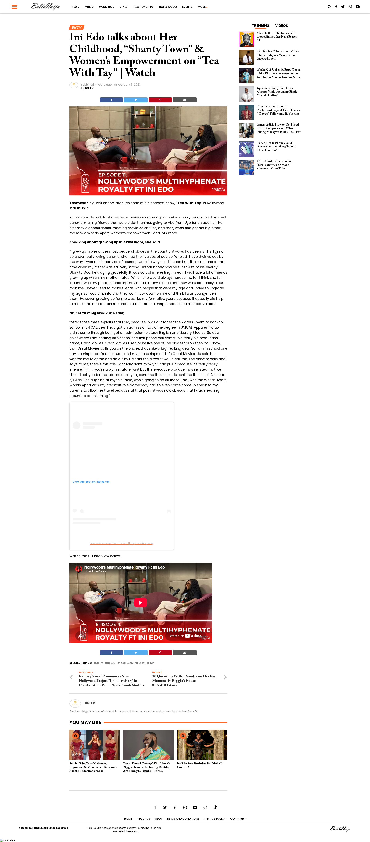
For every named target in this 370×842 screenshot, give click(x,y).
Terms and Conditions (183, 819)
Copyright (238, 819)
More (202, 7)
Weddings (106, 7)
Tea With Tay (146, 663)
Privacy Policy (215, 819)
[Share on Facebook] (111, 99)
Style (123, 7)
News (75, 7)
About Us (143, 819)
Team (158, 819)
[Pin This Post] (160, 99)
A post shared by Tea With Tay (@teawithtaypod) (121, 543)
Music (89, 7)
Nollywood (168, 7)
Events (187, 7)
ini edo (111, 663)
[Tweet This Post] (135, 99)
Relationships (143, 7)
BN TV (89, 88)
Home (128, 819)
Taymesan (126, 663)
